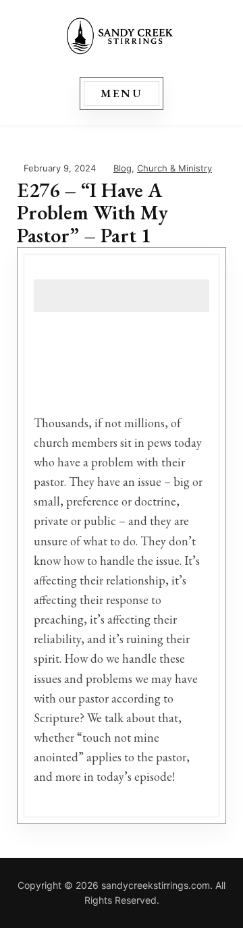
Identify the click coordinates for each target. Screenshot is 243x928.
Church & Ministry (174, 168)
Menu (122, 93)
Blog (122, 168)
